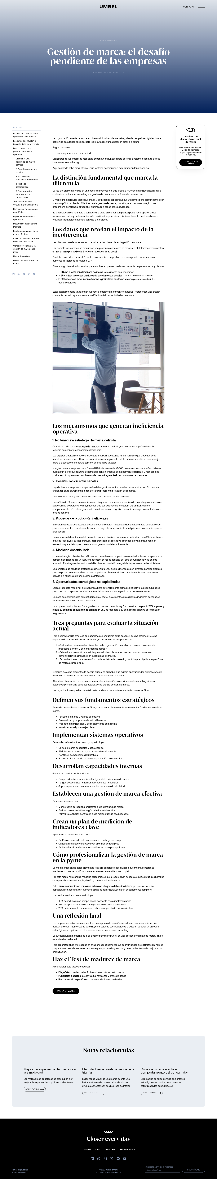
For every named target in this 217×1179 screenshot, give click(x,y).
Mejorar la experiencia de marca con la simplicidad (50, 1070)
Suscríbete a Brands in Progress (159, 1167)
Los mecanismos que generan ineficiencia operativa (23, 151)
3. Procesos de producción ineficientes (27, 178)
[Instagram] (105, 1158)
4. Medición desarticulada (22, 185)
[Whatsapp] (98, 1158)
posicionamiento (95, 723)
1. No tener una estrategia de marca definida (25, 162)
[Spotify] (118, 1158)
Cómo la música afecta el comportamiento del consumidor (164, 1070)
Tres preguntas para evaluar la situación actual (25, 203)
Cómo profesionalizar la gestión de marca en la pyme (24, 249)
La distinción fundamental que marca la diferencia (25, 135)
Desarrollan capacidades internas (25, 225)
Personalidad (65, 720)
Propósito (63, 723)
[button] (13, 274)
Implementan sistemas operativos (24, 218)
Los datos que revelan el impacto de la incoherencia (26, 142)
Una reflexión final (21, 256)
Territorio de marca (68, 716)
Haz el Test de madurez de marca (25, 262)
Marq (71, 257)
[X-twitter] (111, 1158)
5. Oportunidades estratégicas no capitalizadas (24, 194)
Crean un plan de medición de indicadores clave (26, 240)
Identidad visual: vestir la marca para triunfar (108, 1070)
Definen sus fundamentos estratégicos (25, 210)
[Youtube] (124, 1158)
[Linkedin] (92, 1158)
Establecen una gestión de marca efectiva (25, 232)
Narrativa (63, 727)
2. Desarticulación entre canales (27, 170)
